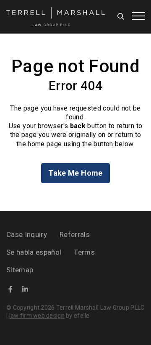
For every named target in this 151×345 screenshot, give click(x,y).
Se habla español (33, 252)
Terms (84, 252)
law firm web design (37, 315)
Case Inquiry (26, 234)
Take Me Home (75, 173)
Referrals (75, 234)
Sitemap (19, 270)
